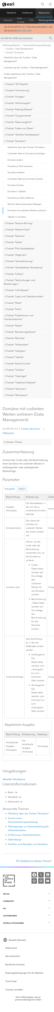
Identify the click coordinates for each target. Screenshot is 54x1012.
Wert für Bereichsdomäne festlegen (24, 204)
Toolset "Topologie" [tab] (16, 376)
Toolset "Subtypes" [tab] (16, 351)
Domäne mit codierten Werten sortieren (27, 210)
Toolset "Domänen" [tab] (16, 141)
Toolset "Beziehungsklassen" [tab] (21, 332)
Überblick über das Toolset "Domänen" (26, 147)
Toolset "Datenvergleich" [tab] (19, 122)
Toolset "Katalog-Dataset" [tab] (19, 109)
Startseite (8, 20)
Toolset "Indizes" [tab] (15, 274)
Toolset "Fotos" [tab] (14, 309)
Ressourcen (44, 13)
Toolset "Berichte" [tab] (15, 338)
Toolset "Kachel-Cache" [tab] (18, 363)
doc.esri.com (24, 30)
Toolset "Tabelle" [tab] (15, 357)
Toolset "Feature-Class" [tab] (18, 229)
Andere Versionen (30, 428)
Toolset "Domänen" (15, 52)
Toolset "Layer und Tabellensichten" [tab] (25, 296)
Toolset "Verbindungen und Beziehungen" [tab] (19, 282)
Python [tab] (22, 489)
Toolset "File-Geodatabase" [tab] (20, 248)
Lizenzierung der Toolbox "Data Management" (26, 67)
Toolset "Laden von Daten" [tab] (20, 128)
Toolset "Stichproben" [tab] (17, 344)
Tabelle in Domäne (17, 217)
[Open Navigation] (50, 4)
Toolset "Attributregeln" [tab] (18, 103)
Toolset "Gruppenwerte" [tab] (19, 115)
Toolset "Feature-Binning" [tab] (19, 223)
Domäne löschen (16, 185)
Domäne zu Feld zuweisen (20, 166)
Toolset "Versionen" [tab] (16, 388)
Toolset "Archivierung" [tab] (18, 90)
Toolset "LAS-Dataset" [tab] (17, 290)
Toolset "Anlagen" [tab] (15, 96)
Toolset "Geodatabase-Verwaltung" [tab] (24, 267)
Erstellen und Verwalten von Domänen (28, 844)
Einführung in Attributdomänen (24, 835)
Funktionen (27, 13)
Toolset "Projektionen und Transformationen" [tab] (18, 317)
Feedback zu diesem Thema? (35, 861)
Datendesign (14, 839)
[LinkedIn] (47, 875)
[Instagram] (41, 881)
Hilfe (31, 20)
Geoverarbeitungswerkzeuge (37, 45)
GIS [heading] (4, 908)
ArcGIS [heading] (6, 894)
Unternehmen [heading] (10, 916)
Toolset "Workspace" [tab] (17, 395)
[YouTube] (47, 881)
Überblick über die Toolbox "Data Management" (20, 59)
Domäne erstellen (16, 172)
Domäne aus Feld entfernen (21, 198)
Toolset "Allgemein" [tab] (16, 255)
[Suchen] (43, 4)
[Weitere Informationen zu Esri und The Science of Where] (9, 881)
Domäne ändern (15, 160)
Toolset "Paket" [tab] (14, 303)
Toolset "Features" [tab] (15, 236)
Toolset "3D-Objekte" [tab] (17, 84)
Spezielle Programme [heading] (13, 923)
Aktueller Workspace (14, 779)
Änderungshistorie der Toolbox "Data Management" (22, 76)
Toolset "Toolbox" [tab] (15, 370)
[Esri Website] (8, 4)
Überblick (11, 13)
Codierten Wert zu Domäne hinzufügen (26, 153)
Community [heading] (8, 901)
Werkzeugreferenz (11, 45)
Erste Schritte (20, 20)
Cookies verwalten (14, 989)
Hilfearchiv (8, 433)
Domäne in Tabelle (17, 191)
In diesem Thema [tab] (13, 442)
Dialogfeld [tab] (9, 489)
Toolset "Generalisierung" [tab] (19, 261)
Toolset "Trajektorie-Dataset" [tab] (21, 382)
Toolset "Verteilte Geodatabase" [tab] (23, 134)
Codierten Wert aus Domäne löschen (25, 179)
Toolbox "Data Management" (20, 49)
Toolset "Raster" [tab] (14, 325)
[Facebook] (34, 875)
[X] (41, 875)
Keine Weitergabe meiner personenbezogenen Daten (28, 998)
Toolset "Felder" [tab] (14, 242)
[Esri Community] (34, 881)
